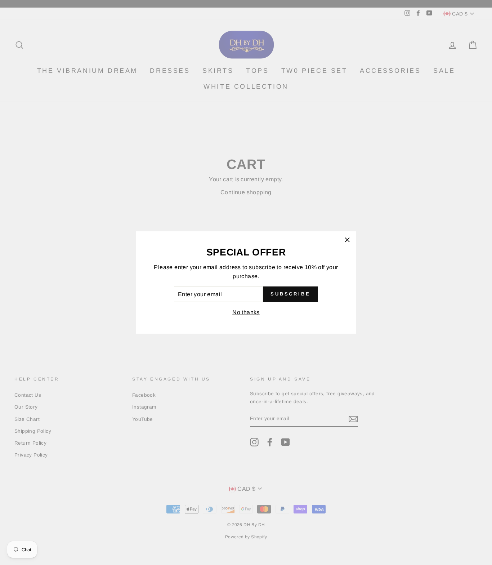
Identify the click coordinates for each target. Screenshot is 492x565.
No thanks (246, 312)
